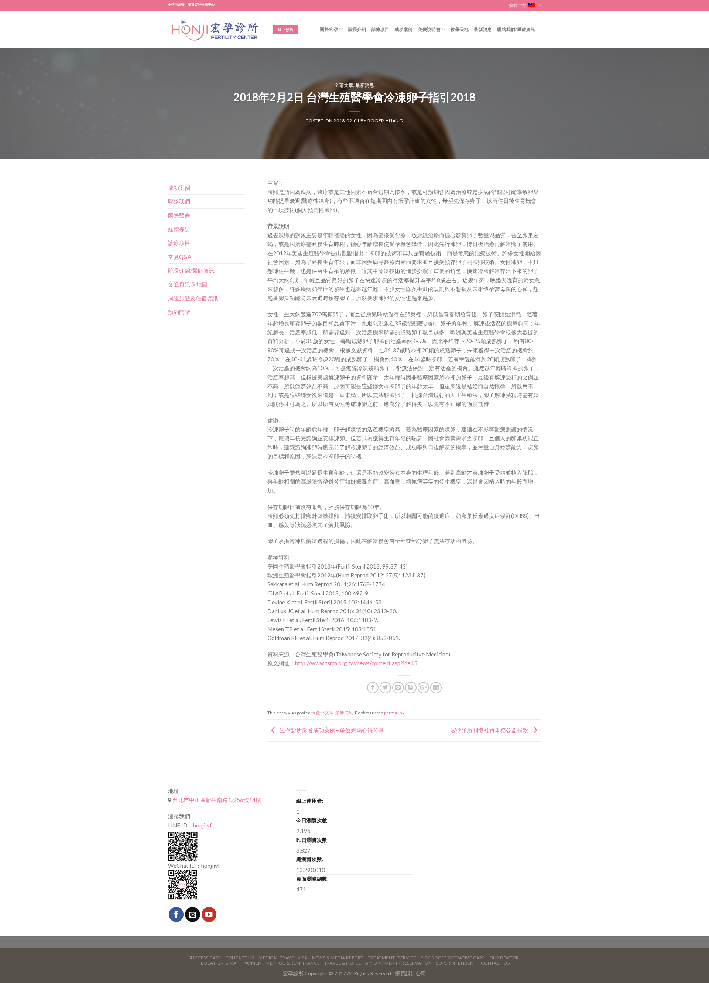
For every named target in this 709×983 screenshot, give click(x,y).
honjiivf (202, 825)
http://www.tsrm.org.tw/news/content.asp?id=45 (356, 663)
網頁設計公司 (410, 973)
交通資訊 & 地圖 (188, 284)
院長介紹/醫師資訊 (191, 270)
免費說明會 (429, 29)
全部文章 (344, 85)
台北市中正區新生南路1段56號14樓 (216, 799)
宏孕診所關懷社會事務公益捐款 (490, 730)
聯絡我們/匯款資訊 (516, 29)
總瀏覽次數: (309, 859)
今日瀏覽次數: (312, 820)
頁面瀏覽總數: (312, 879)
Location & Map (220, 962)
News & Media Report (337, 957)
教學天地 (460, 29)
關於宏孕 (329, 29)
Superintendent (456, 962)
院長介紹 (357, 29)
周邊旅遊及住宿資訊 (193, 298)
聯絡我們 (179, 201)
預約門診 (179, 311)
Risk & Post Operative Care (453, 957)
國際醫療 (179, 215)
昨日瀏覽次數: (312, 840)
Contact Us (239, 957)
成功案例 (404, 29)
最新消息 (483, 29)
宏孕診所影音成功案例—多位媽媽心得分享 (331, 730)
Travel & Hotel (342, 962)
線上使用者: (309, 801)
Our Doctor (504, 957)
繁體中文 (518, 5)
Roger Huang (385, 120)
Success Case (204, 957)
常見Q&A (179, 256)
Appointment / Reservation (398, 962)
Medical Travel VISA (283, 957)
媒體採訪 (179, 229)
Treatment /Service (392, 957)
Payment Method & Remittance (281, 962)
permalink (394, 713)
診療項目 (380, 29)
